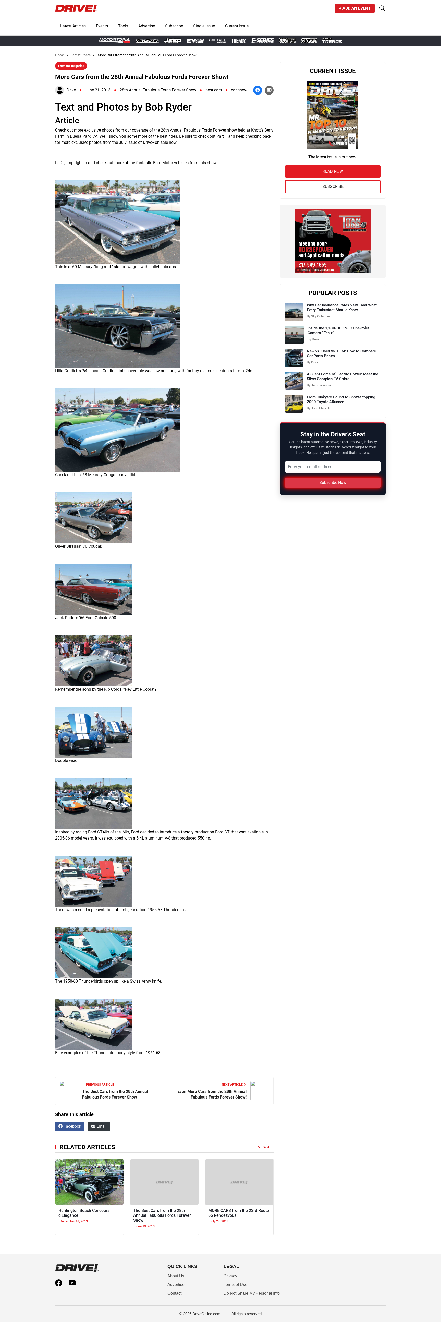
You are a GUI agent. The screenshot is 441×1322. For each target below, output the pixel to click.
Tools (123, 25)
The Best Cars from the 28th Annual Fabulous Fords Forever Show (162, 1215)
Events (102, 25)
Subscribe (174, 25)
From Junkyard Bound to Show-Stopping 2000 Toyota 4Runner (341, 399)
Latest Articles (73, 25)
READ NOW (333, 171)
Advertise (146, 25)
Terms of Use (235, 1284)
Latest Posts (80, 55)
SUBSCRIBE (333, 186)
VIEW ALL (266, 1147)
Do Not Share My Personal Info (252, 1293)
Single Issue (204, 25)
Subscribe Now (332, 482)
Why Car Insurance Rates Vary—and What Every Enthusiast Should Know (342, 307)
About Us (175, 1276)
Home (60, 55)
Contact (174, 1293)
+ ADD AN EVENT (355, 8)
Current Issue (237, 25)
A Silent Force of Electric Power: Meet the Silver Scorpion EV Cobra (342, 376)
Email (101, 1126)
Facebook (72, 1126)
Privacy (230, 1276)
